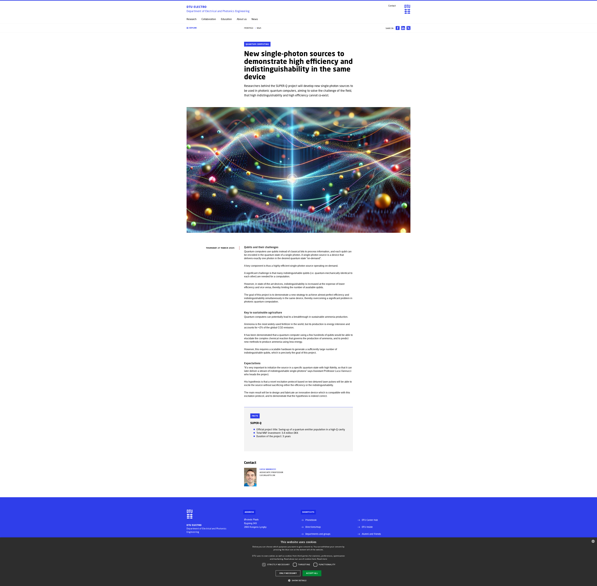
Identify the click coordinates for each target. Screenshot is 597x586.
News (255, 19)
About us (242, 19)
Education (226, 19)
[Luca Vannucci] (250, 477)
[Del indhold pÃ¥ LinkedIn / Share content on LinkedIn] (403, 28)
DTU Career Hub (370, 519)
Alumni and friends (371, 533)
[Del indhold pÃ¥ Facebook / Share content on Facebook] (398, 28)
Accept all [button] (312, 573)
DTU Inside (367, 526)
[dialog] (298, 561)
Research (192, 19)
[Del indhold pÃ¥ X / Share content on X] (408, 28)
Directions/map (313, 526)
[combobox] (593, 541)
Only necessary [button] (288, 573)
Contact (392, 6)
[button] (212, 28)
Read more (322, 559)
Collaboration (208, 19)
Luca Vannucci (268, 469)
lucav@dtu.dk (267, 475)
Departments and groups (317, 533)
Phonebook (311, 519)
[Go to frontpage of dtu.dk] (407, 9)
